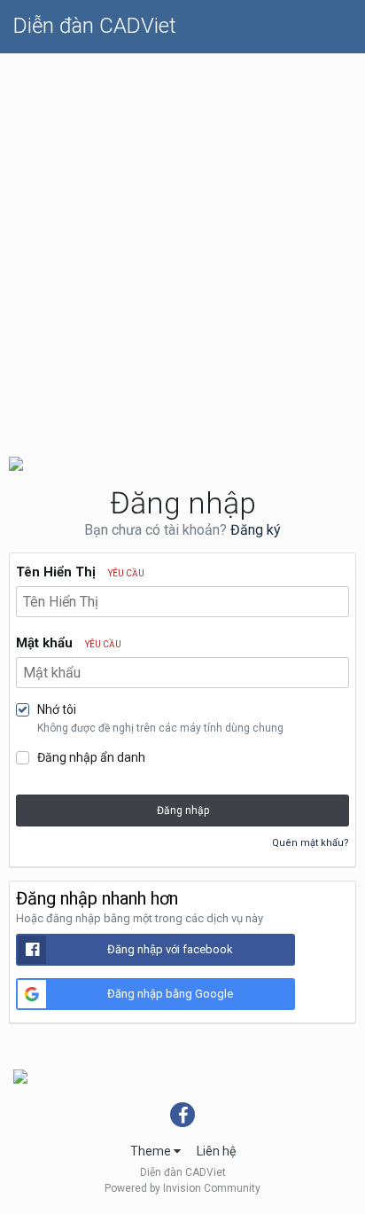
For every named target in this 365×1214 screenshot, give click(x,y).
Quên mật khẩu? (310, 843)
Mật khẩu (68, 643)
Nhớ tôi (56, 709)
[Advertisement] (182, 245)
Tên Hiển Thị (80, 572)
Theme (152, 1151)
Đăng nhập (183, 810)
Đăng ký (255, 529)
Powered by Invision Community (182, 1188)
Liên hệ (216, 1151)
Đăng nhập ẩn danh (91, 757)
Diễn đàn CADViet (94, 25)
